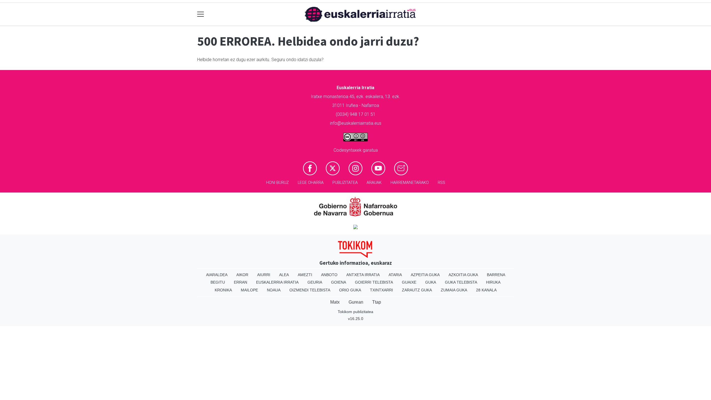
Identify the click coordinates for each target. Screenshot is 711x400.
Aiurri (263, 274)
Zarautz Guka (417, 290)
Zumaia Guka (454, 290)
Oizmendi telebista (309, 290)
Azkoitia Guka (463, 274)
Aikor (242, 274)
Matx (335, 302)
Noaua (274, 290)
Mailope (249, 290)
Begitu (218, 282)
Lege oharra (311, 182)
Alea (284, 274)
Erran (240, 282)
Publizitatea (345, 182)
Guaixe (409, 282)
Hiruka (493, 282)
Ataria (395, 274)
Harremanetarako (409, 182)
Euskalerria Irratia (277, 282)
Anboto (329, 274)
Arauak (374, 182)
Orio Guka (350, 290)
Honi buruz (277, 182)
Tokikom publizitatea (355, 311)
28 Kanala (486, 290)
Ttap (376, 302)
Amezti (305, 274)
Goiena (338, 282)
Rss (441, 182)
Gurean (356, 302)
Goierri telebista (374, 282)
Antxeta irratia (363, 274)
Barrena (496, 274)
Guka (430, 282)
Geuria (314, 282)
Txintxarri (381, 290)
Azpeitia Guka (425, 274)
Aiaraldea (216, 274)
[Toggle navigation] (201, 14)
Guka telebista (461, 282)
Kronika (223, 290)
